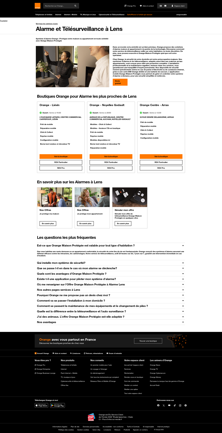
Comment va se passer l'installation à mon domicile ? (71, 300)
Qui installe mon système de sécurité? (61, 262)
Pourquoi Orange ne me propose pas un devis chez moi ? (73, 295)
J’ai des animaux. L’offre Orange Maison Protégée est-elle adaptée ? (80, 316)
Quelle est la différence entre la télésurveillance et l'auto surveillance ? (81, 311)
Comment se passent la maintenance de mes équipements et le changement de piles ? (92, 306)
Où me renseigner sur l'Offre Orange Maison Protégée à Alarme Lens (81, 284)
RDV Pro (61, 168)
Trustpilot (3, 21)
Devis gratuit (118, 82)
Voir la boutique (61, 156)
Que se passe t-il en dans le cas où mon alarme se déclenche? (77, 268)
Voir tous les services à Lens (47, 24)
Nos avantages (46, 322)
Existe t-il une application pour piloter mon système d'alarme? (76, 279)
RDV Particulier (61, 162)
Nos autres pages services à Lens (58, 289)
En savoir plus (48, 223)
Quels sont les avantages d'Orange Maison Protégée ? (71, 273)
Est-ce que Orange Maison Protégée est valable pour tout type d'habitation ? (86, 245)
